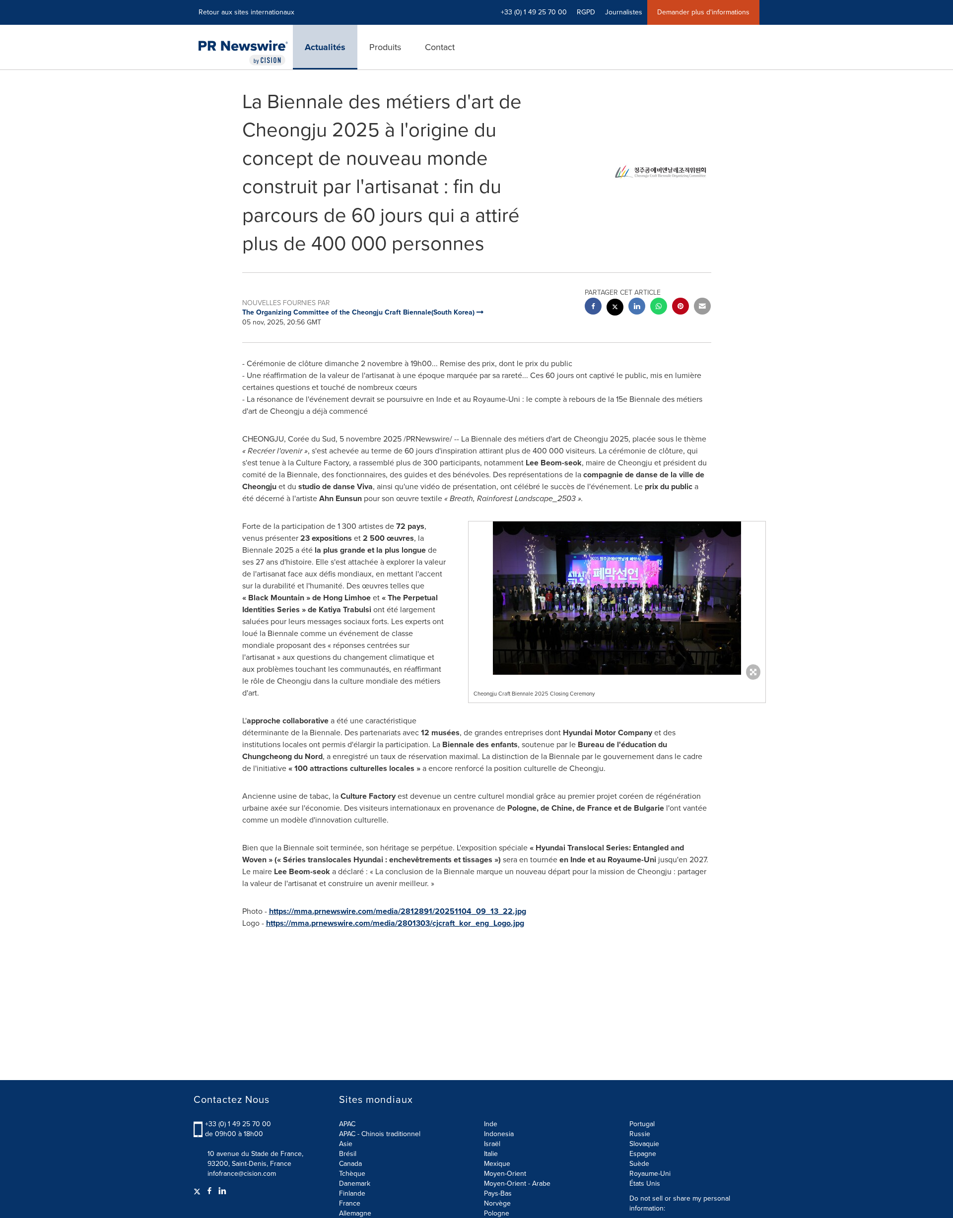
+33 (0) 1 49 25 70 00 (238, 1124)
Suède (639, 1163)
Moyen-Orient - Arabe (517, 1183)
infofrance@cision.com (241, 1173)
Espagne (642, 1154)
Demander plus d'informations (703, 12)
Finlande (352, 1193)
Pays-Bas (498, 1193)
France (349, 1203)
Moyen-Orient (505, 1173)
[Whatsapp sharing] (658, 307)
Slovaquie (644, 1144)
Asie (345, 1144)
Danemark (354, 1183)
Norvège (497, 1203)
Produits (385, 47)
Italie (491, 1154)
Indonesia (499, 1134)
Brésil (347, 1154)
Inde (490, 1124)
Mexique (497, 1163)
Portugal (642, 1124)
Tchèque (352, 1173)
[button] (617, 598)
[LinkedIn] (222, 1191)
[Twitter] (198, 1191)
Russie (639, 1134)
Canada (350, 1163)
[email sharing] (702, 307)
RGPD (586, 12)
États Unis (644, 1183)
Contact (440, 47)
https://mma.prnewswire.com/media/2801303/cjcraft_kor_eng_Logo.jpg (395, 923)
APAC (347, 1124)
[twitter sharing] (615, 308)
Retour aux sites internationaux (246, 12)
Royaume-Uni (650, 1173)
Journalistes (623, 12)
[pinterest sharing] (680, 307)
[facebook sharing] (593, 307)
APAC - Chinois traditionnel (379, 1134)
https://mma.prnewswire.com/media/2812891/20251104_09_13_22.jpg (397, 911)
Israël (492, 1144)
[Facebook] (209, 1191)
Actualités (325, 47)
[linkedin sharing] (636, 307)
